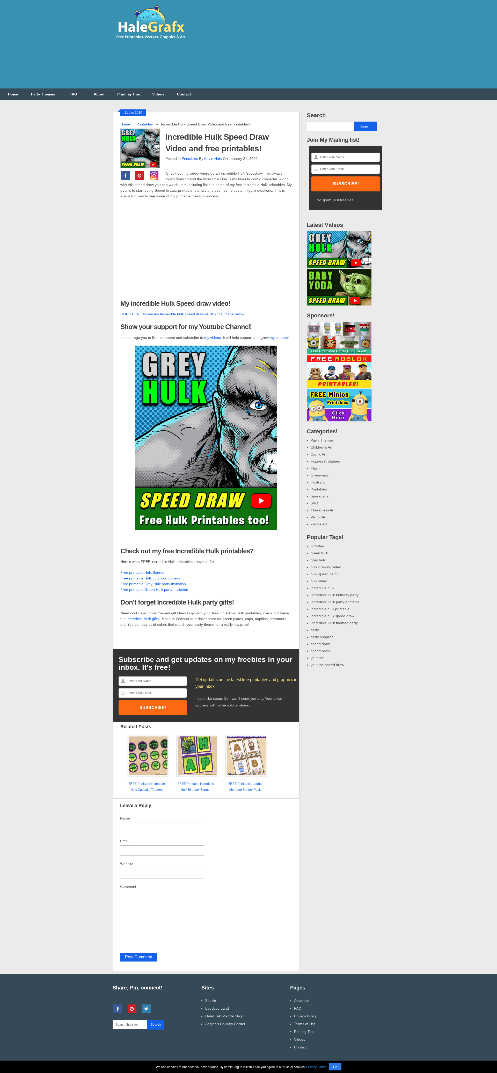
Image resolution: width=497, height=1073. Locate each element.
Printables (144, 124)
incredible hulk (322, 588)
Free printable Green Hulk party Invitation (154, 589)
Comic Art (318, 454)
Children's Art (321, 447)
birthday (317, 546)
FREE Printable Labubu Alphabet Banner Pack (245, 787)
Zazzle (210, 1001)
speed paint (320, 651)
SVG (314, 503)
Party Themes (43, 94)
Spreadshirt (320, 496)
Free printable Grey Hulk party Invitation (153, 584)
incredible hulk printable (330, 609)
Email (124, 841)
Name (125, 818)
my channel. (280, 338)
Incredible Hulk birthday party (335, 595)
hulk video (319, 581)
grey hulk (318, 560)
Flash (315, 468)
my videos (212, 338)
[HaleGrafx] (151, 41)
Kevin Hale (213, 159)
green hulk (319, 553)
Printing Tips (128, 94)
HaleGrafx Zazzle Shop (224, 1016)
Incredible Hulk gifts (143, 619)
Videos (158, 94)
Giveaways (319, 475)
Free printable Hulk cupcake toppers (150, 578)
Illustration (319, 482)
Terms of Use (305, 1024)
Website (126, 864)
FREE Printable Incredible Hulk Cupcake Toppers (146, 787)
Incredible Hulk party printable (335, 602)
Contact (184, 94)
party (315, 630)
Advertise (301, 1001)
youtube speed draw (327, 665)
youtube (317, 658)
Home (13, 94)
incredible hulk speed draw (332, 616)
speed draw (320, 644)
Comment (128, 886)
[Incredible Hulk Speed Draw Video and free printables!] (142, 147)
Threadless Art (322, 510)
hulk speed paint (324, 574)
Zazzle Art (319, 524)
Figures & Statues (325, 461)
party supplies (322, 637)
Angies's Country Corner (225, 1024)
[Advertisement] (290, 47)
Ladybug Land (217, 1008)
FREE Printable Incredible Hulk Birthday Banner (196, 787)
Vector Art (318, 517)
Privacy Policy (305, 1016)
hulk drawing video (326, 567)
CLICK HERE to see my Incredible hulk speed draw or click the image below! (182, 314)
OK (335, 1066)
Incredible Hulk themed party (334, 623)
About (99, 94)
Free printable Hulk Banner (142, 572)
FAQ (73, 94)
